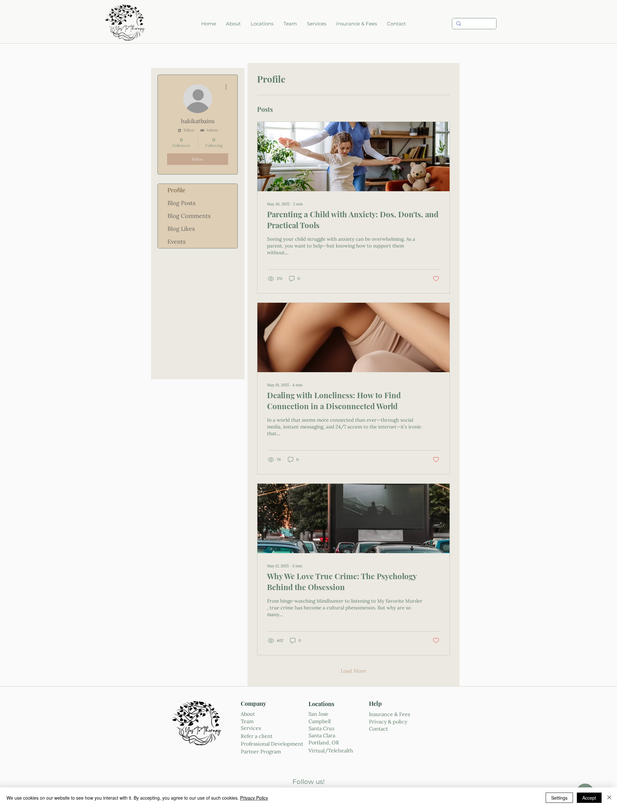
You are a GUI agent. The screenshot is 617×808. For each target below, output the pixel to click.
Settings (559, 798)
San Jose (319, 714)
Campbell (319, 721)
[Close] (609, 798)
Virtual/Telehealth (331, 750)
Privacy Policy (254, 798)
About (248, 714)
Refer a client (257, 736)
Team (247, 721)
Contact (378, 728)
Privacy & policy (388, 721)
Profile (176, 190)
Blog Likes (181, 228)
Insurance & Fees (389, 714)
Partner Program (261, 751)
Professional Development (272, 744)
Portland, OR (323, 742)
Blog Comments (188, 216)
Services (251, 728)
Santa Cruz (321, 728)
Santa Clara (321, 735)
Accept (589, 798)
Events (176, 241)
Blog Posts (181, 203)
